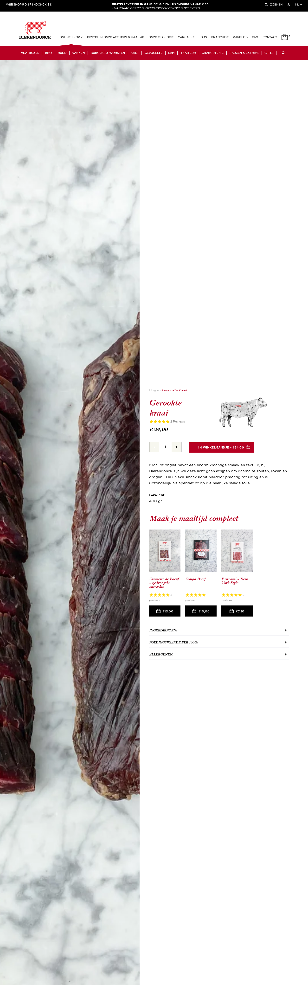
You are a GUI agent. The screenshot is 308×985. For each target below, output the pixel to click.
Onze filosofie (160, 37)
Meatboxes (30, 52)
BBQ (48, 52)
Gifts (268, 52)
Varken (78, 52)
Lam (171, 52)
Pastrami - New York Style (234, 581)
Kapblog (240, 37)
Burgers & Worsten (108, 52)
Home (154, 390)
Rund (62, 52)
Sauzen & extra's (244, 52)
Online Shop (70, 37)
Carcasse (186, 37)
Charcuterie (213, 52)
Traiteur (188, 52)
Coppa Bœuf (195, 579)
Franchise (220, 37)
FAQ (255, 37)
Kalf (135, 52)
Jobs (203, 37)
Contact (270, 37)
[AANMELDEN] (288, 4)
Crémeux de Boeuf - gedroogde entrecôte (164, 583)
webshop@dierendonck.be (28, 4)
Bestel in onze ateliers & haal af (115, 37)
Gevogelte (153, 52)
